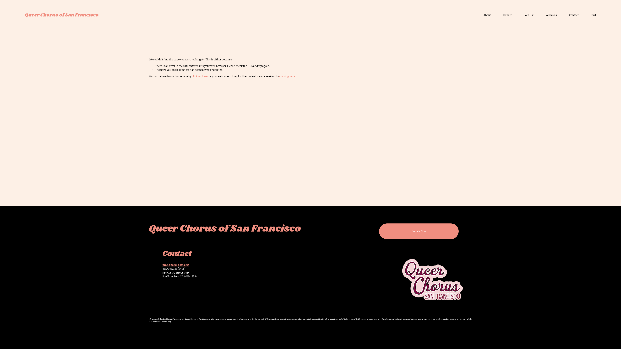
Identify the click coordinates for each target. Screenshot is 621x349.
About (487, 15)
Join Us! (529, 15)
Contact (574, 15)
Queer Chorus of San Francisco (62, 15)
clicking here (200, 76)
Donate (507, 15)
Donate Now (419, 231)
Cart (593, 15)
